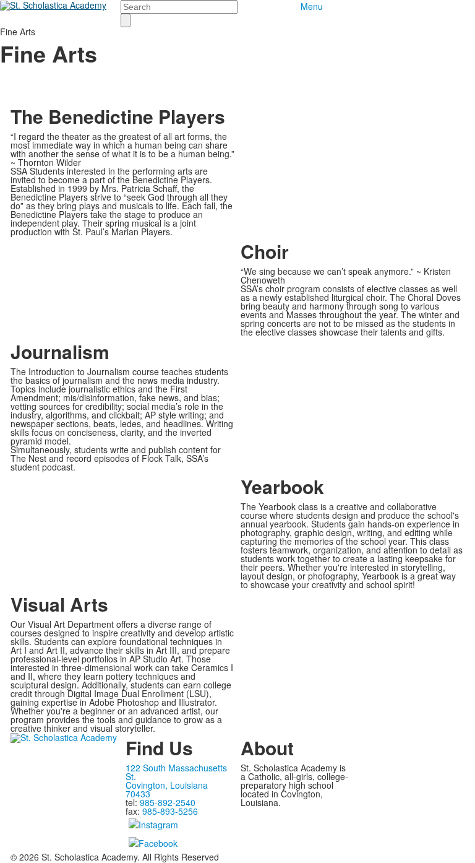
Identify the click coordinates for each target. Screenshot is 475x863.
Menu (312, 6)
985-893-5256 (170, 811)
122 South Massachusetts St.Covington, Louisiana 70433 (176, 780)
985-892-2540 (167, 802)
